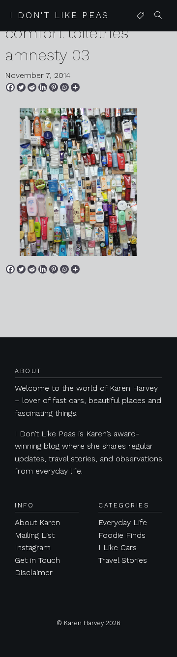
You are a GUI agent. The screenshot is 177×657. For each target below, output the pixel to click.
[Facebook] (10, 87)
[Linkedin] (42, 87)
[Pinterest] (53, 87)
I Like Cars (117, 547)
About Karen (37, 522)
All (138, 35)
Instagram (33, 547)
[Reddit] (32, 87)
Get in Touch (37, 560)
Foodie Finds (122, 535)
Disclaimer (34, 572)
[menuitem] (140, 15)
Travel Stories (122, 560)
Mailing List (35, 535)
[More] (75, 87)
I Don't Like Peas (59, 15)
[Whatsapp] (64, 87)
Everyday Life (122, 522)
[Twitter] (21, 87)
